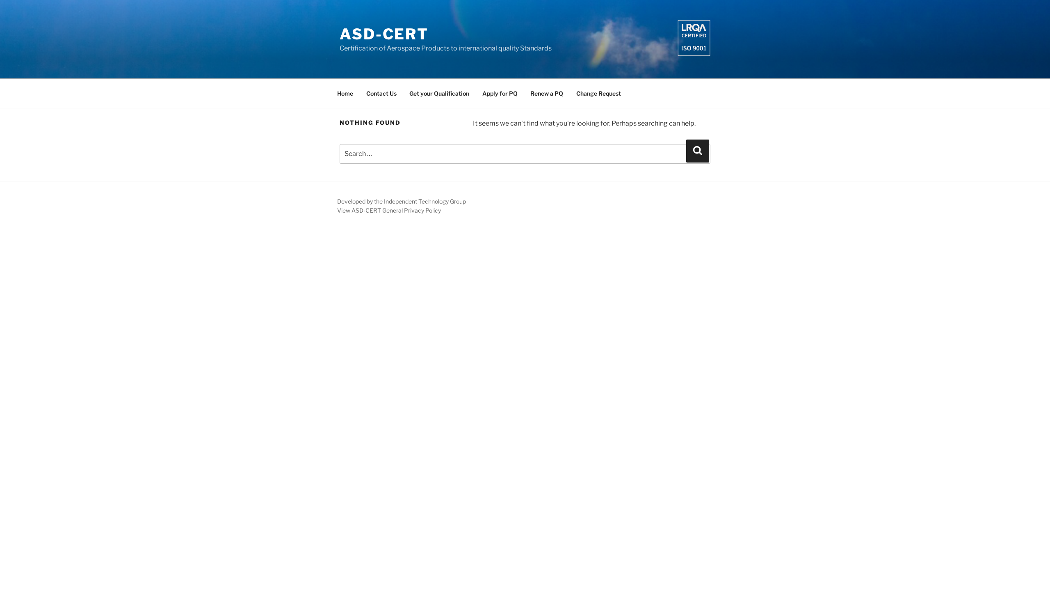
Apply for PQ (500, 93)
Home (345, 93)
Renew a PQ (546, 93)
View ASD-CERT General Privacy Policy (389, 210)
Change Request (598, 93)
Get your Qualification (439, 93)
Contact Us (381, 93)
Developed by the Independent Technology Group (401, 201)
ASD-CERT (384, 34)
